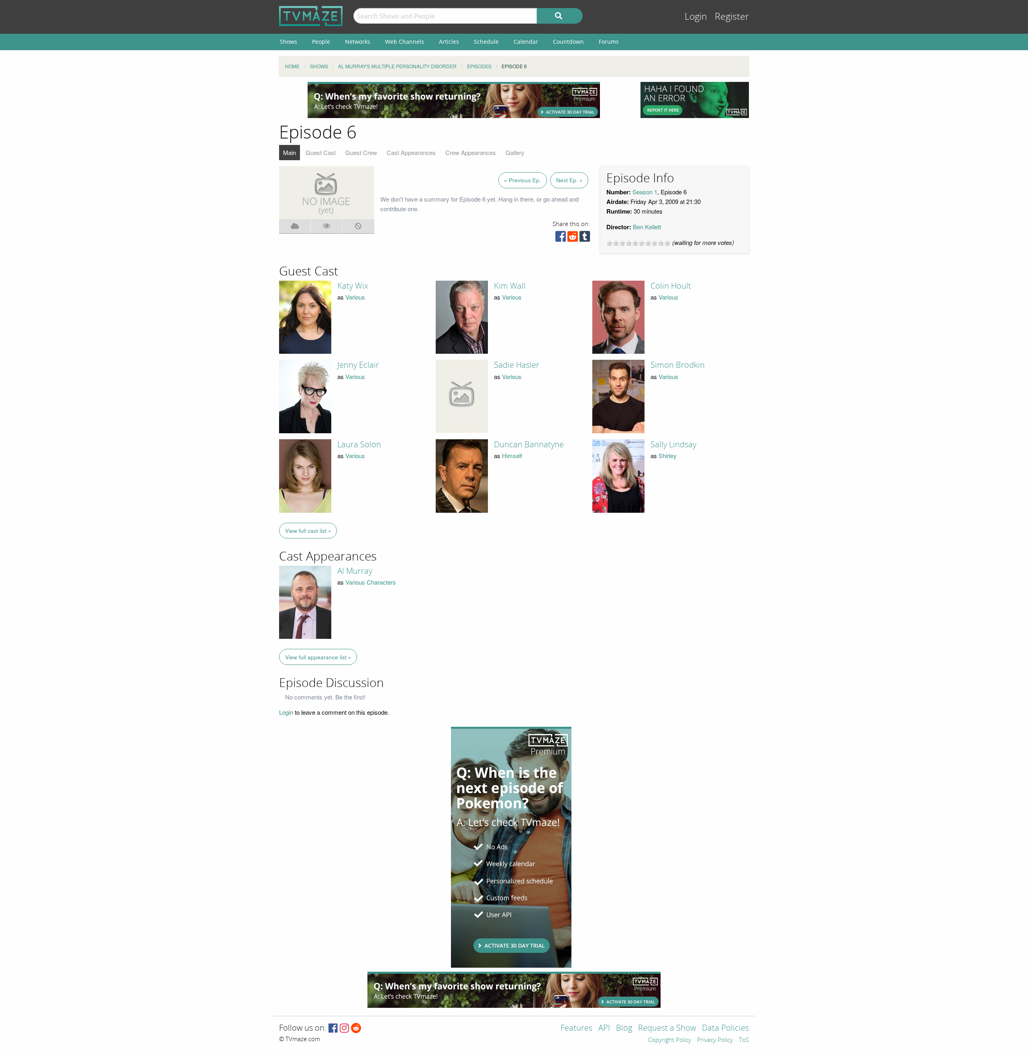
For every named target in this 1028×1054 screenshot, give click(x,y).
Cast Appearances (411, 152)
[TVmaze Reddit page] (356, 1028)
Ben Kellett (647, 226)
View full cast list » (308, 530)
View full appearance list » (318, 657)
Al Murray (354, 571)
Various (355, 297)
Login (696, 16)
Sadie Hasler (516, 365)
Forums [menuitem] (609, 41)
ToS (744, 1040)
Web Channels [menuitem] (404, 41)
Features (576, 1028)
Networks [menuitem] (357, 41)
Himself (512, 455)
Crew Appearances (470, 152)
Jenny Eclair (358, 365)
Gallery (515, 152)
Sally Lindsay (673, 444)
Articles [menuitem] (449, 41)
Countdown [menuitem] (568, 41)
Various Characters (370, 582)
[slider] (638, 243)
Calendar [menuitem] (526, 41)
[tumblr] (584, 238)
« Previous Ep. (522, 180)
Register (732, 16)
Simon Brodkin (678, 365)
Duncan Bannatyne (529, 444)
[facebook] (560, 238)
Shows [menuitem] (288, 41)
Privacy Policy (715, 1040)
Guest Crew (361, 152)
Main (289, 152)
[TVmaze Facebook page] (333, 1028)
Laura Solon (359, 444)
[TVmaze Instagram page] (344, 1028)
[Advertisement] (454, 100)
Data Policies (725, 1028)
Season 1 (644, 192)
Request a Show (667, 1028)
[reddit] (572, 238)
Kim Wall (510, 286)
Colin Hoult (671, 286)
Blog (624, 1028)
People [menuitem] (321, 41)
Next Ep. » (569, 180)
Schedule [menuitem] (486, 41)
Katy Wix (352, 286)
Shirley (668, 455)
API (604, 1028)
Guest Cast (321, 152)
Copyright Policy (669, 1040)
